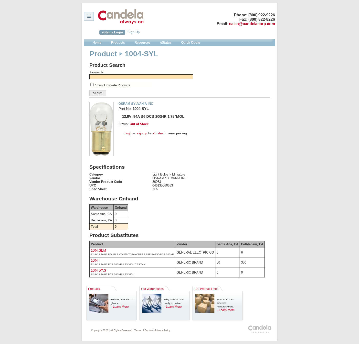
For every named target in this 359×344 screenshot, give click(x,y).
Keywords (96, 72)
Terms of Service (143, 330)
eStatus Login (112, 32)
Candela (121, 16)
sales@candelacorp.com (252, 24)
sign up (142, 133)
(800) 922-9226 (261, 15)
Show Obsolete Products (112, 85)
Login (128, 133)
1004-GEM (98, 250)
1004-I (95, 260)
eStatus (158, 133)
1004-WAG (98, 270)
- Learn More (120, 306)
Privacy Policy (162, 330)
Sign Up (133, 32)
